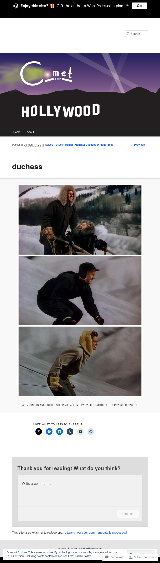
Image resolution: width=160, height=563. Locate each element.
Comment (128, 513)
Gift (139, 6)
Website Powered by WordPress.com (80, 548)
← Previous (138, 144)
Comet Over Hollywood (46, 33)
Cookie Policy (83, 556)
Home (16, 132)
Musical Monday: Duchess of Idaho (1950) (89, 144)
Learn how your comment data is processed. (97, 532)
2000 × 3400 (54, 144)
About (30, 132)
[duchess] (80, 290)
